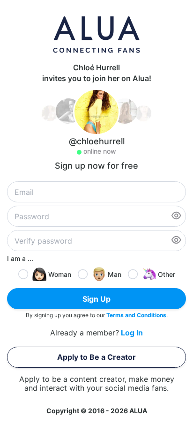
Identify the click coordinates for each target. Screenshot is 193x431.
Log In (132, 332)
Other (166, 274)
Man (114, 274)
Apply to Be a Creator (96, 357)
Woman (59, 274)
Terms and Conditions (136, 315)
